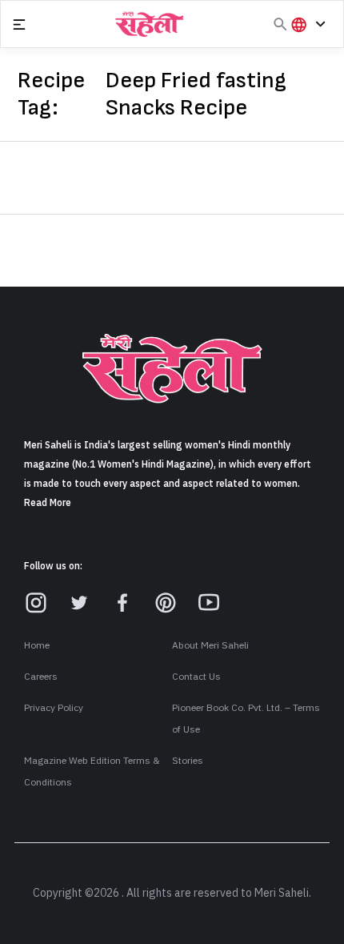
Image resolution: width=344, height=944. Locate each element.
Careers (41, 676)
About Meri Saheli (210, 645)
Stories (187, 760)
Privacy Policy (53, 708)
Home (37, 645)
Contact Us (196, 676)
